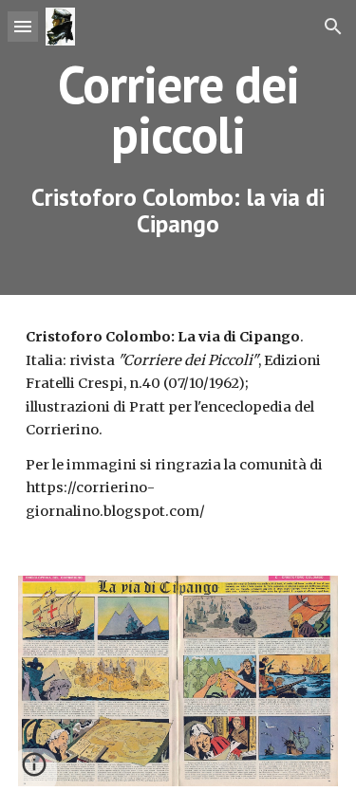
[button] (23, 26)
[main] (178, 147)
